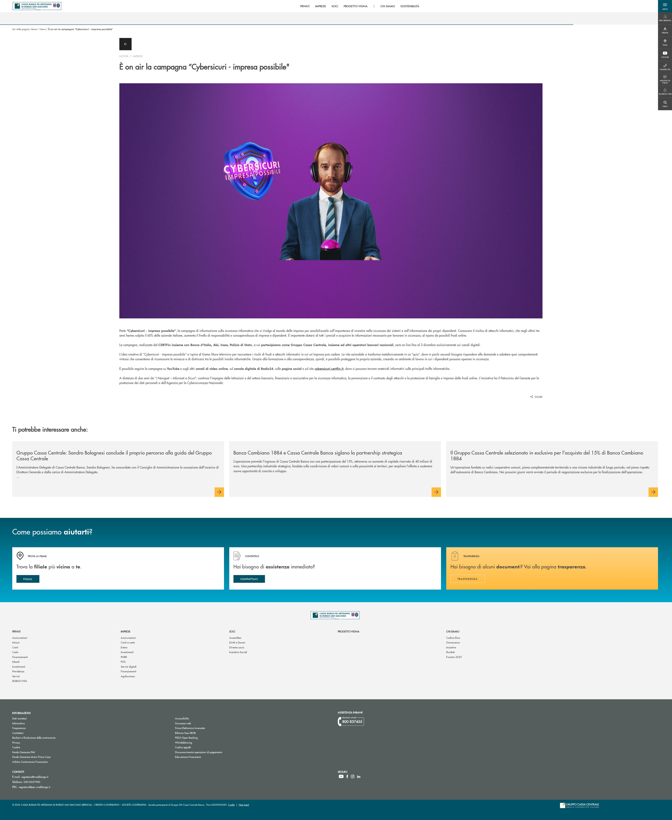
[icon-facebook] (347, 776)
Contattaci (18, 733)
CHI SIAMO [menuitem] (387, 6)
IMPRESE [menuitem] (320, 6)
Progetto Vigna (348, 631)
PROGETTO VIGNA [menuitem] (356, 6)
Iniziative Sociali (238, 652)
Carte (15, 652)
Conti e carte (128, 642)
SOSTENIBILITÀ (410, 6)
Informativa (18, 723)
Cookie (16, 747)
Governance (453, 642)
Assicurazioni (19, 637)
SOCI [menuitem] (335, 6)
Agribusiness (128, 676)
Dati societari (19, 718)
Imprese (125, 631)
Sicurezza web (183, 723)
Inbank (16, 661)
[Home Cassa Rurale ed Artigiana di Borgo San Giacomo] (37, 6)
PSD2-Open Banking (199, 737)
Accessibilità (182, 718)
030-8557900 (32, 782)
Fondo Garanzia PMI (36, 752)
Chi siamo (452, 631)
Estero (124, 647)
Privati (16, 631)
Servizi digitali (128, 666)
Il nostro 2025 (454, 657)
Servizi (16, 676)
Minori (16, 642)
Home (34, 29)
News (43, 29)
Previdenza (18, 671)
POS (123, 661)
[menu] (360, 6)
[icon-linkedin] (358, 776)
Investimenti (18, 666)
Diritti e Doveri (237, 642)
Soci (232, 631)
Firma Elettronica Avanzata (190, 728)
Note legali (244, 804)
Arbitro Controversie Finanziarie (43, 761)
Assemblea (235, 637)
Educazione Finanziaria (188, 757)
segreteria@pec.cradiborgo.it (34, 787)
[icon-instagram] (352, 776)
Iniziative (451, 647)
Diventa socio (236, 647)
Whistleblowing (183, 742)
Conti (15, 647)
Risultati (450, 652)
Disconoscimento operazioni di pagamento (198, 752)
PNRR (124, 657)
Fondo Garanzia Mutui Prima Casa (44, 757)
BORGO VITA (19, 681)
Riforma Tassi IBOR (198, 733)
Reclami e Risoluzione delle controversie (33, 737)
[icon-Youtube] (341, 776)
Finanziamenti (20, 657)
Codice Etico (453, 637)
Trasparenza (19, 728)
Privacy (16, 742)
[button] (665, 6)
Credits (231, 804)
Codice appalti (196, 747)
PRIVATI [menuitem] (305, 6)
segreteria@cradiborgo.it (34, 777)
